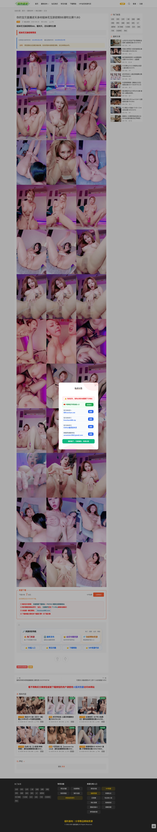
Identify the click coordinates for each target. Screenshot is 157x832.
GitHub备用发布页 (70, 427)
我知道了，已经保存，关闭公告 (78, 441)
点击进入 (89, 404)
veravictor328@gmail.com (73, 435)
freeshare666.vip (70, 420)
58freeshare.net (69, 413)
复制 (90, 411)
